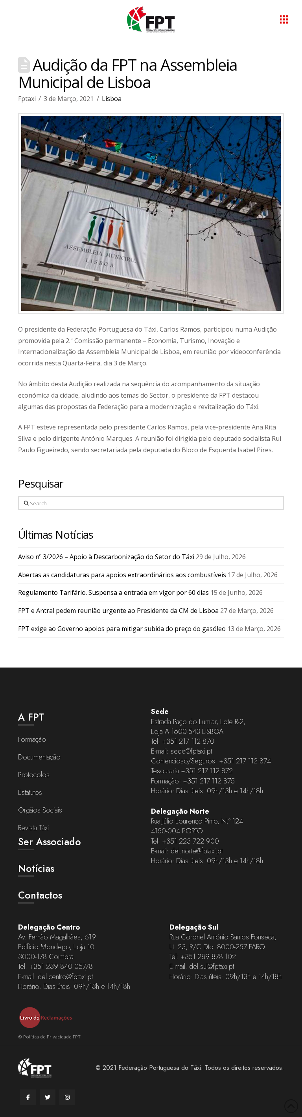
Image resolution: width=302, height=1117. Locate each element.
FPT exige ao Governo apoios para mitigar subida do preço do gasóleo (122, 628)
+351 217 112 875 (209, 781)
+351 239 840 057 (57, 966)
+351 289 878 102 (208, 957)
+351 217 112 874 (245, 761)
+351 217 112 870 (188, 741)
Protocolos (34, 775)
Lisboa (112, 98)
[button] (284, 19)
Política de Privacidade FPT (52, 1037)
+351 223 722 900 (190, 841)
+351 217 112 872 (207, 771)
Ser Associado (49, 842)
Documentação (39, 757)
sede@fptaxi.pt (191, 751)
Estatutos (30, 792)
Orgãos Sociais (40, 810)
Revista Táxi (33, 828)
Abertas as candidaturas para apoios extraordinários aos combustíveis (122, 574)
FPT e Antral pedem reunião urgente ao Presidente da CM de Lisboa (118, 610)
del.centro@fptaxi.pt (65, 977)
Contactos (40, 895)
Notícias (36, 868)
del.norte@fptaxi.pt (197, 851)
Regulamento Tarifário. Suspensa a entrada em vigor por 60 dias (113, 592)
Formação (32, 739)
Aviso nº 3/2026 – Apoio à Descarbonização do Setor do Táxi (106, 556)
